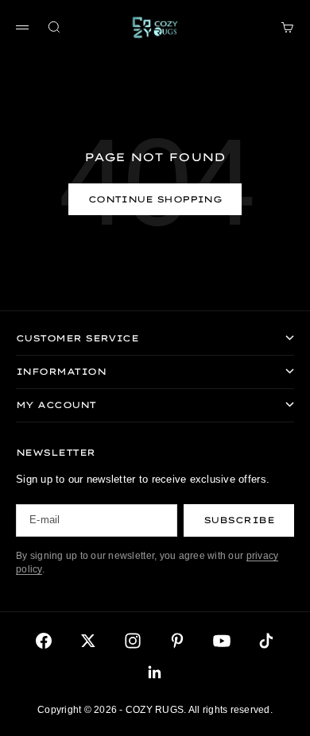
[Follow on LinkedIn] (155, 672)
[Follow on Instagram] (132, 640)
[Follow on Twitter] (88, 640)
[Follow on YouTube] (221, 640)
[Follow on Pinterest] (177, 640)
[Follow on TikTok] (266, 640)
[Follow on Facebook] (43, 640)
